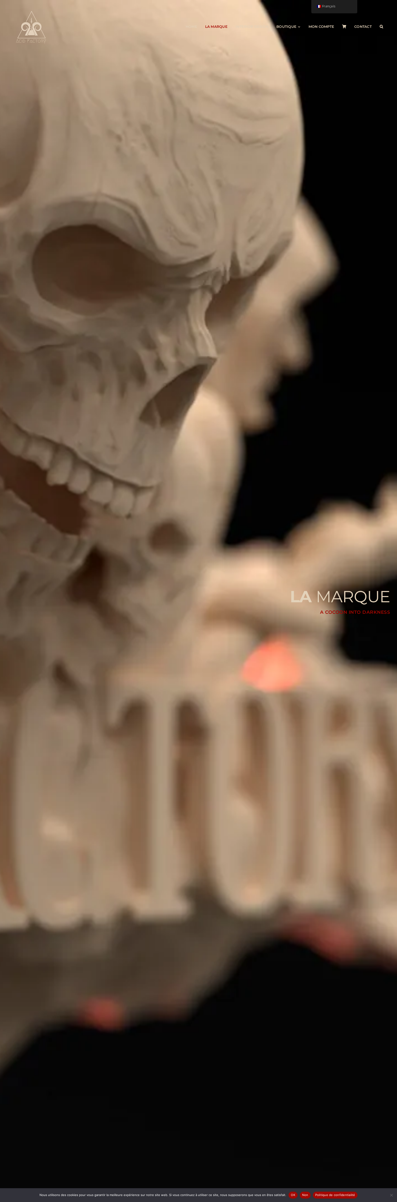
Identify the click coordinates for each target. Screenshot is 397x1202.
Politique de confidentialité (335, 1195)
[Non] (391, 1195)
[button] (381, 27)
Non (305, 1195)
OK (293, 1195)
